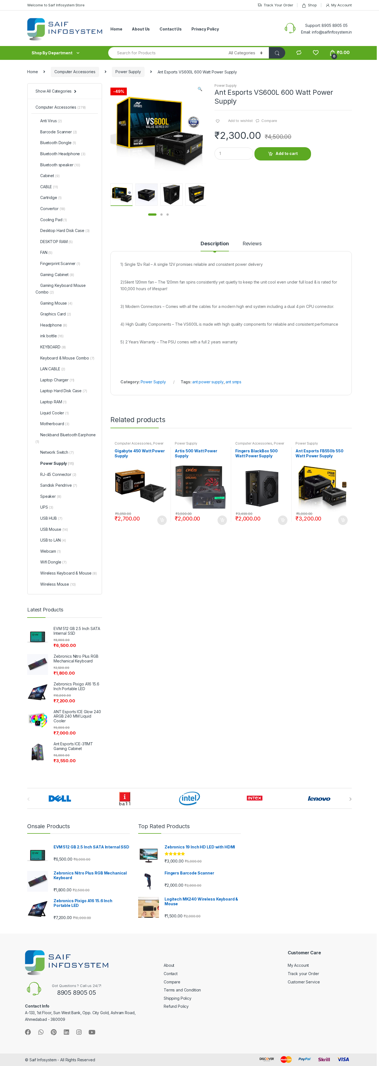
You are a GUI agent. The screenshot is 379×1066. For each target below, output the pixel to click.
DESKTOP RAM (56, 241)
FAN (46, 252)
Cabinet (49, 175)
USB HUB (51, 518)
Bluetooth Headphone (62, 153)
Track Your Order (278, 5)
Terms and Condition (182, 990)
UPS (46, 507)
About (169, 965)
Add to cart (287, 153)
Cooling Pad (53, 219)
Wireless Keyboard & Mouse (68, 573)
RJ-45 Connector (58, 474)
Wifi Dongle (53, 562)
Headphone (53, 325)
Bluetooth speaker (60, 164)
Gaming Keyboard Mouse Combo (61, 288)
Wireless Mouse (58, 584)
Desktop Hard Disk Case (65, 230)
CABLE (49, 186)
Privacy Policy (205, 29)
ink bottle (52, 335)
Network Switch (57, 452)
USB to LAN (53, 540)
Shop (312, 5)
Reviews (252, 243)
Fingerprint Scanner (60, 263)
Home (116, 29)
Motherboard (54, 423)
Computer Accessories (74, 71)
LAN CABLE (52, 368)
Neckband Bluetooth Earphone (66, 438)
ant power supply (208, 381)
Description (215, 243)
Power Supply (128, 71)
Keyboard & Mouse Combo (67, 358)
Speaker (50, 496)
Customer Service (304, 982)
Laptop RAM (53, 401)
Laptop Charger (57, 380)
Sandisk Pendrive (58, 485)
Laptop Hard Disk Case (63, 390)
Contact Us (171, 29)
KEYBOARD (53, 347)
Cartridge (51, 197)
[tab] (215, 246)
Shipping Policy (177, 998)
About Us (141, 29)
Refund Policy (176, 1006)
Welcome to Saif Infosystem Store (56, 5)
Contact (171, 973)
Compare (269, 120)
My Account (341, 5)
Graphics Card (55, 314)
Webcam (50, 551)
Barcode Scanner (58, 131)
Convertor (52, 208)
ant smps (233, 381)
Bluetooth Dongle (58, 142)
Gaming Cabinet (57, 274)
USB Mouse (54, 529)
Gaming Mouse (56, 303)
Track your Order (303, 973)
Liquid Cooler (54, 412)
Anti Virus (51, 120)
